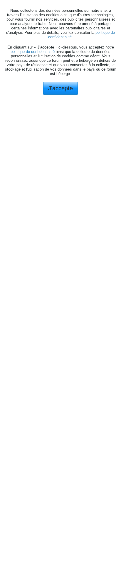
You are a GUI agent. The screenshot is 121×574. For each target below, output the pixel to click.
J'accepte (60, 88)
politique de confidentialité (33, 51)
